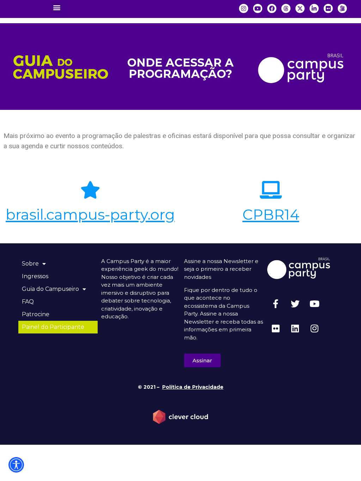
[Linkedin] (295, 328)
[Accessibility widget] (16, 465)
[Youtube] (314, 304)
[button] (56, 7)
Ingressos (35, 276)
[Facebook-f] (275, 304)
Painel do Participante (53, 327)
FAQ (28, 301)
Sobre (30, 263)
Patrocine (35, 314)
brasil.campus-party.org (90, 214)
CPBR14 (271, 214)
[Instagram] (314, 328)
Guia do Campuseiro (50, 289)
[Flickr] (275, 328)
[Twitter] (295, 304)
